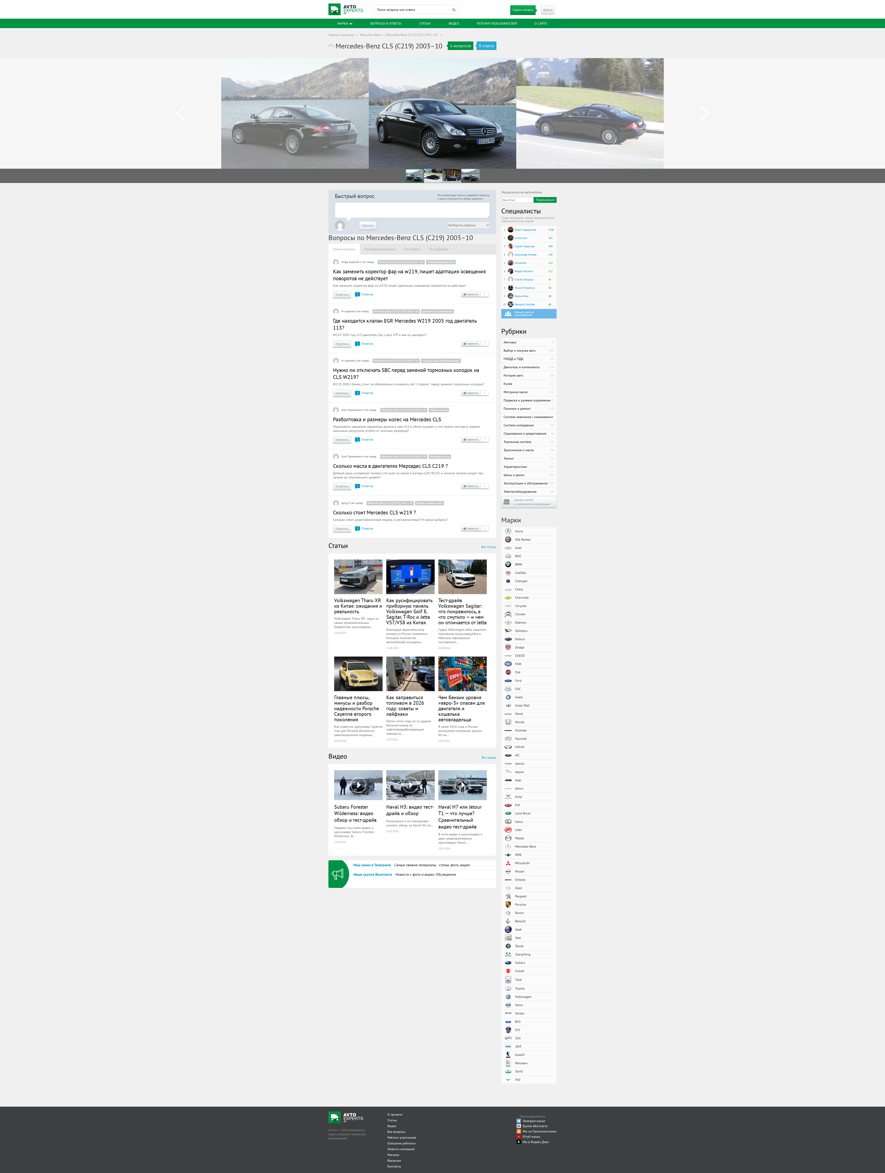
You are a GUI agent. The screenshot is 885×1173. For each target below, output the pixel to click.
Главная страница (341, 35)
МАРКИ (342, 23)
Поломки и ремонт (529, 409)
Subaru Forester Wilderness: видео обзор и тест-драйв (355, 813)
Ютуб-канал (531, 1137)
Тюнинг (529, 458)
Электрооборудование (441, 262)
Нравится (476, 294)
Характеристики (529, 467)
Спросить (368, 225)
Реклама (393, 1155)
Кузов (529, 384)
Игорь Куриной (350, 262)
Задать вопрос (523, 10)
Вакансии (394, 1160)
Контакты (394, 1166)
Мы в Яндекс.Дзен (536, 1142)
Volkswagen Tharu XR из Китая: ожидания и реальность (358, 606)
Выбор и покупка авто (429, 503)
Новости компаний (401, 1149)
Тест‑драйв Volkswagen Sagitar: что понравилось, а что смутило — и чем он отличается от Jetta (462, 611)
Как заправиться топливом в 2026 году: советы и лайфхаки (405, 705)
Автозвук (529, 342)
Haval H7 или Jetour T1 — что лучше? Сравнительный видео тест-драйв (460, 817)
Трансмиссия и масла (529, 450)
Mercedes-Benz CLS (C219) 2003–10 (411, 35)
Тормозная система (529, 442)
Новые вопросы (344, 249)
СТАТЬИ (424, 23)
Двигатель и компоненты (437, 311)
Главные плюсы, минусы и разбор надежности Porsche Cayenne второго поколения (356, 708)
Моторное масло (440, 456)
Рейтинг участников (401, 1137)
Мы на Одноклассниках (540, 1131)
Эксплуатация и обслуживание (441, 360)
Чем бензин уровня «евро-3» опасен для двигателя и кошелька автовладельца (461, 708)
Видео (454, 23)
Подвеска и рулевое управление (529, 400)
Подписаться (545, 200)
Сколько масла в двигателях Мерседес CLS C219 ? (390, 466)
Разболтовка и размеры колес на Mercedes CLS (387, 419)
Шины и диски (439, 410)
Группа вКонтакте (535, 1126)
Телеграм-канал (534, 1121)
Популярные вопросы (380, 249)
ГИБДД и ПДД (529, 359)
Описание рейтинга (401, 1143)
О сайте (540, 23)
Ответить (342, 294)
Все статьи (488, 547)
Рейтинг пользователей (497, 23)
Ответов (365, 294)
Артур (344, 503)
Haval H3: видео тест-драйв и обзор (410, 810)
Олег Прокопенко (351, 410)
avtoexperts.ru (345, 9)
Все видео (489, 757)
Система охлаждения (529, 425)
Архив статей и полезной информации (532, 502)
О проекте (394, 1114)
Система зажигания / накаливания (529, 417)
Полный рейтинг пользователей (524, 313)
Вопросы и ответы (385, 23)
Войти (547, 10)
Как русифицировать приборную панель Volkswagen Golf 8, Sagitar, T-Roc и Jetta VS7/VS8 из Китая (409, 611)
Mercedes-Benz (370, 35)
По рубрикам (438, 249)
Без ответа (412, 249)
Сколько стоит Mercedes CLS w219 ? (374, 512)
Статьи (392, 1120)
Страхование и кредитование (529, 433)
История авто (529, 375)
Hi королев (347, 311)
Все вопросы (396, 1132)
